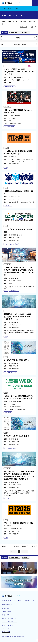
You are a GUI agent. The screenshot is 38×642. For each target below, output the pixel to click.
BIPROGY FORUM (12, 372)
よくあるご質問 (6, 631)
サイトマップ (5, 628)
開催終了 (25, 32)
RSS (32, 27)
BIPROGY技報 (6, 608)
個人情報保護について (7, 615)
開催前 (4, 32)
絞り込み (19, 38)
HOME (5, 8)
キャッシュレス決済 (9, 126)
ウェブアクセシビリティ (8, 625)
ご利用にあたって (6, 611)
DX (17, 244)
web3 (6, 290)
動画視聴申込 (14, 32)
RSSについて (23, 27)
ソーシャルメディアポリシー (9, 621)
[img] (11, 551)
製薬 (6, 336)
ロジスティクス (8, 206)
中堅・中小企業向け (9, 244)
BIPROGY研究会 (7, 605)
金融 (6, 167)
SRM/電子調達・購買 (9, 86)
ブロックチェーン (14, 290)
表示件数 (24, 44)
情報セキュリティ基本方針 (9, 618)
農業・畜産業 (8, 412)
